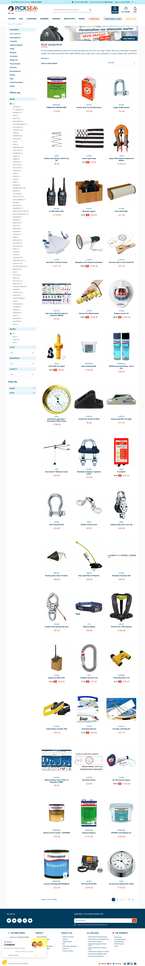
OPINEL (16, 249)
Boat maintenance (15, 71)
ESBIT (15, 144)
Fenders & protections (16, 82)
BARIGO (16, 118)
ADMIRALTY (17, 112)
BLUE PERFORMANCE (20, 124)
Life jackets (13, 41)
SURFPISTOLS (18, 292)
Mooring (12, 75)
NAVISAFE (17, 234)
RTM (15, 272)
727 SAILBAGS (18, 110)
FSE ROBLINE (18, 153)
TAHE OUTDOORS (19, 298)
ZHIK (15, 324)
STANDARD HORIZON (20, 286)
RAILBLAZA (17, 263)
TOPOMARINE (18, 304)
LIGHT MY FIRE (18, 197)
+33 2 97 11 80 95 (36, 2)
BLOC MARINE (18, 121)
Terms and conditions (22, 963)
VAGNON (16, 310)
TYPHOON (17, 307)
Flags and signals (15, 64)
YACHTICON (17, 321)
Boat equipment (15, 34)
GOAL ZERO (17, 165)
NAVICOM (17, 231)
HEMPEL (16, 176)
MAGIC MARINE (19, 199)
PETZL (16, 255)
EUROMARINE (18, 147)
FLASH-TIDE (18, 150)
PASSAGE (16, 252)
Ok (36, 955)
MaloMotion (17, 205)
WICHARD (17, 318)
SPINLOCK (17, 284)
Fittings (12, 49)
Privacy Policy (12, 963)
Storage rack (14, 60)
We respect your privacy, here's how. (14, 948)
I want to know (13, 955)
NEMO (15, 237)
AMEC (15, 115)
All (13, 104)
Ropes (12, 78)
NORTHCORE (17, 240)
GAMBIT (16, 156)
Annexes (12, 86)
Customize (56, 117)
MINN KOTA (17, 223)
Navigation (13, 52)
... (125, 899)
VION (16, 315)
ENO (15, 141)
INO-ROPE (16, 185)
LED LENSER (17, 194)
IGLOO (15, 179)
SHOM (16, 278)
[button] (94, 19)
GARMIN (16, 159)
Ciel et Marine (18, 127)
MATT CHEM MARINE (20, 214)
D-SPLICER (17, 139)
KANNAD (16, 191)
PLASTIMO (18, 257)
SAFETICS (17, 275)
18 (129, 899)
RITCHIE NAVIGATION (20, 266)
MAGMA (16, 202)
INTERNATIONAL (19, 188)
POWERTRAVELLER (19, 260)
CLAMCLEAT (18, 130)
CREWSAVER (17, 136)
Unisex (16, 339)
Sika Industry (17, 281)
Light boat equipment (16, 45)
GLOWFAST (17, 162)
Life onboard (14, 56)
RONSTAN (17, 269)
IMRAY (16, 182)
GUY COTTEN (17, 168)
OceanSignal (17, 246)
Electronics (13, 67)
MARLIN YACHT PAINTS (21, 211)
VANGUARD (17, 313)
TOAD (15, 301)
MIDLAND (17, 220)
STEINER (16, 289)
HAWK (16, 173)
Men (15, 337)
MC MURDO (17, 217)
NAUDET (16, 226)
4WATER (16, 107)
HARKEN (17, 170)
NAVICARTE (17, 228)
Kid (15, 342)
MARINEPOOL (18, 208)
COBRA (16, 133)
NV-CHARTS (17, 243)
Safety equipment (15, 37)
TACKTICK (17, 295)
